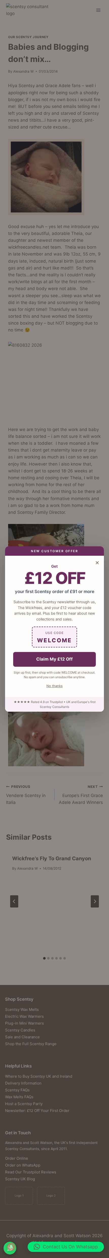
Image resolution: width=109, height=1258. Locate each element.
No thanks (54, 686)
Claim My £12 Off (54, 659)
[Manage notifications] (11, 1247)
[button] (66, 1247)
